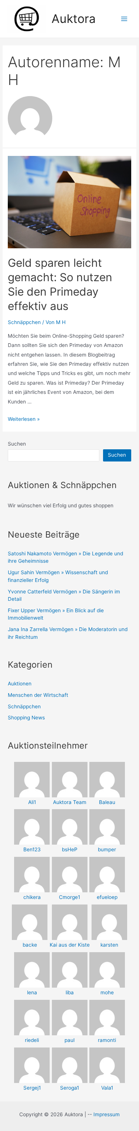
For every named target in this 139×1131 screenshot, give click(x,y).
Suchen (17, 444)
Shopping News (26, 717)
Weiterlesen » (24, 419)
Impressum (106, 1114)
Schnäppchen (24, 322)
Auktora (74, 18)
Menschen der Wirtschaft (38, 695)
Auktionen (20, 684)
